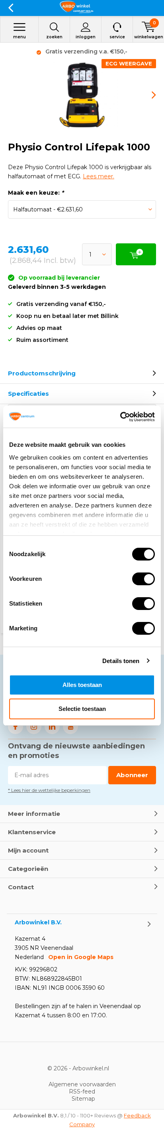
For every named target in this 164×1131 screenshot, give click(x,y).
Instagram (33, 726)
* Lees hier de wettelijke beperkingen (49, 790)
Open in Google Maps (80, 957)
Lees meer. (98, 176)
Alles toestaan (82, 684)
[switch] (143, 578)
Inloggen (86, 36)
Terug (10, 8)
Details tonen (120, 660)
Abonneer (132, 775)
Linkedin (52, 726)
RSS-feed (82, 1091)
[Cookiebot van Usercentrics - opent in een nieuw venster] (120, 417)
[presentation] (148, 95)
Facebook (15, 726)
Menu (19, 36)
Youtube (70, 726)
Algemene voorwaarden (82, 1084)
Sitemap (83, 1098)
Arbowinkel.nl (90, 1068)
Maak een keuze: (36, 192)
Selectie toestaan (82, 708)
